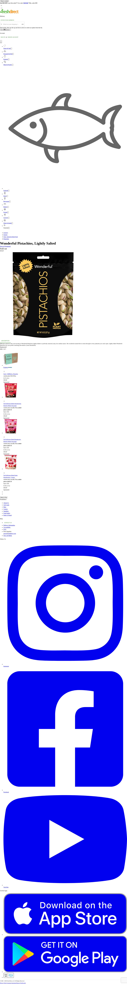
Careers (5, 509)
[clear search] (22, 24)
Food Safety (6, 513)
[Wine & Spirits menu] (12, 223)
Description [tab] (5, 340)
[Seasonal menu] (9, 228)
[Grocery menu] (8, 218)
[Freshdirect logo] (9, 13)
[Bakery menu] (8, 207)
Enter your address (7, 20)
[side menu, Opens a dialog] (1, 8)
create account (13, 37)
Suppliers (6, 511)
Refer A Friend (7, 515)
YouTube (5, 887)
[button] (63, 295)
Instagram (6, 666)
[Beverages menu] (10, 201)
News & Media (7, 535)
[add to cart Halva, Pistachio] (4, 369)
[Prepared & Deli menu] (13, 54)
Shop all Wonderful (5, 246)
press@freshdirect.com (9, 533)
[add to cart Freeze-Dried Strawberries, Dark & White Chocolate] (4, 399)
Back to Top (4, 497)
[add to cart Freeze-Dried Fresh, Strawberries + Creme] (4, 471)
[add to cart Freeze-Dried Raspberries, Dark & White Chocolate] (4, 435)
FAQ (4, 529)
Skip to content (4, 1)
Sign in (3, 37)
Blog (4, 507)
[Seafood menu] (8, 191)
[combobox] (12, 24)
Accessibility (6, 527)
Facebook (6, 792)
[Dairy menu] (7, 196)
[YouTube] (65, 885)
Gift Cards (6, 505)
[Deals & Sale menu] (11, 48)
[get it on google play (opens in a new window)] (65, 972)
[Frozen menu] (8, 212)
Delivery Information (9, 525)
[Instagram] (65, 664)
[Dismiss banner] (1, 5)
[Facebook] (65, 790)
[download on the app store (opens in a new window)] (65, 934)
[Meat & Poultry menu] (12, 65)
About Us (6, 503)
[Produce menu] (8, 59)
